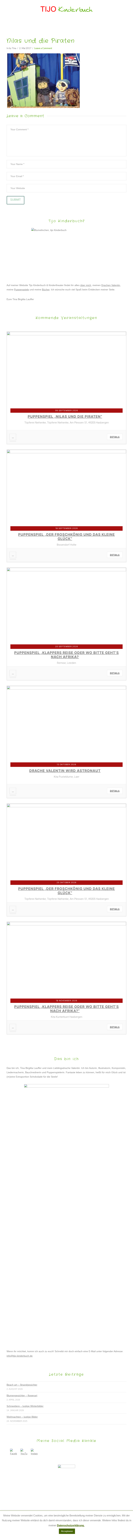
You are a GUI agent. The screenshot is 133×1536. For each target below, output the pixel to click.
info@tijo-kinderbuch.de (20, 1355)
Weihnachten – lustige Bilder (22, 1416)
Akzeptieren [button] (67, 1531)
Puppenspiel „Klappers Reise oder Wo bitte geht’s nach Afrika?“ (66, 1009)
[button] (66, 23)
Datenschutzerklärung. (71, 1525)
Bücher (46, 289)
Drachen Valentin (110, 285)
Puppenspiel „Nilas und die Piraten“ (65, 416)
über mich (85, 285)
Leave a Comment (43, 48)
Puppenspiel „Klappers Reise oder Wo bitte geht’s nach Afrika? (66, 655)
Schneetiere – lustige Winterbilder (25, 1406)
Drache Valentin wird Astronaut (65, 771)
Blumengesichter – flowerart (22, 1395)
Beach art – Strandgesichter (22, 1384)
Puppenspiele (21, 289)
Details (115, 437)
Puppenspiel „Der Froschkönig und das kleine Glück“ (66, 536)
